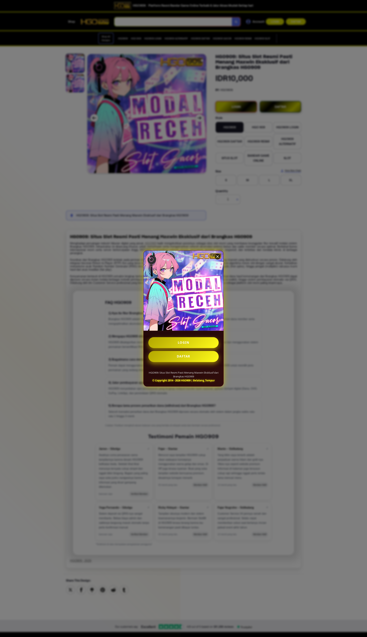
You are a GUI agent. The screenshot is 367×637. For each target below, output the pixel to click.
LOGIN (183, 342)
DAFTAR (183, 356)
